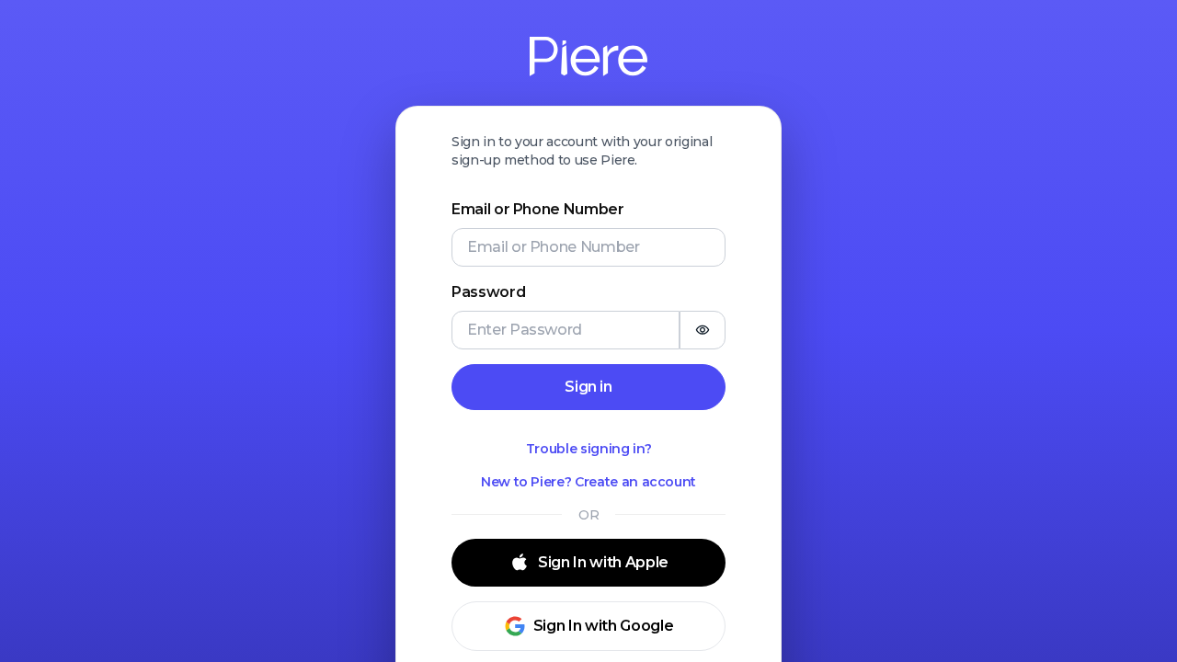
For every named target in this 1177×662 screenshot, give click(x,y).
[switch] (703, 330)
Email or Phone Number (537, 209)
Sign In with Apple (603, 562)
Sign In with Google (603, 625)
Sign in (588, 386)
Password (488, 292)
